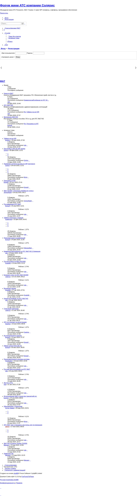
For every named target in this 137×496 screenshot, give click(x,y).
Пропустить (4, 13)
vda (8, 102)
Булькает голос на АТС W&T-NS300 (16, 275)
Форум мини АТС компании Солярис (27, 5)
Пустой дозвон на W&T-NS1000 (15, 261)
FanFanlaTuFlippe (28, 476)
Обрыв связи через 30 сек (13, 346)
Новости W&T (8, 93)
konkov (7, 140)
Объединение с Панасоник (13, 406)
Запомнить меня (8, 57)
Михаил (6, 445)
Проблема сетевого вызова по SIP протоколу (19, 164)
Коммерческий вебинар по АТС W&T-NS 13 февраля (22, 251)
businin (6, 398)
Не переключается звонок (13, 335)
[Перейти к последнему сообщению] (27, 145)
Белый (9, 125)
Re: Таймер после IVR (31, 112)
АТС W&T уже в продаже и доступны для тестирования (23, 425)
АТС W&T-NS (8, 105)
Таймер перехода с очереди (13, 218)
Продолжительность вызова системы (17, 359)
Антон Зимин (9, 408)
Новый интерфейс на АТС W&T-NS (16, 298)
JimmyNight (8, 192)
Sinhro (6, 150)
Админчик (8, 219)
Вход (2, 49)
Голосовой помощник (11, 308)
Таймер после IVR (10, 138)
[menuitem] (6, 18)
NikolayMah (28, 248)
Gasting (7, 324)
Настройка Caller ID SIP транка (14, 148)
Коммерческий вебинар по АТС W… (36, 100)
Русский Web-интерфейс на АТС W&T (17, 369)
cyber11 (7, 276)
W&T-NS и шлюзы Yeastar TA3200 (15, 443)
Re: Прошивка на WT (31, 124)
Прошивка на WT (10, 180)
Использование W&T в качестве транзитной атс (20, 396)
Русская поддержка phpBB (9, 480)
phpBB (16, 473)
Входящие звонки (10, 288)
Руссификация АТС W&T (12, 204)
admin (7, 426)
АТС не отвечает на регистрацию (15, 322)
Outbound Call (8, 453)
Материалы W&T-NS (11, 117)
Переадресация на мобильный (14, 238)
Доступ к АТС (8, 383)
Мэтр (25, 177)
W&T (2, 81)
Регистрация (13, 49)
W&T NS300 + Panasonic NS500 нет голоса (18, 191)
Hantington (8, 361)
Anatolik (8, 263)
